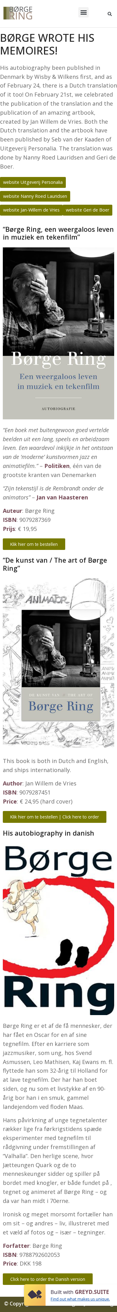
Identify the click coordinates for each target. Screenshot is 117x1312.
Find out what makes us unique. (80, 1299)
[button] (83, 12)
